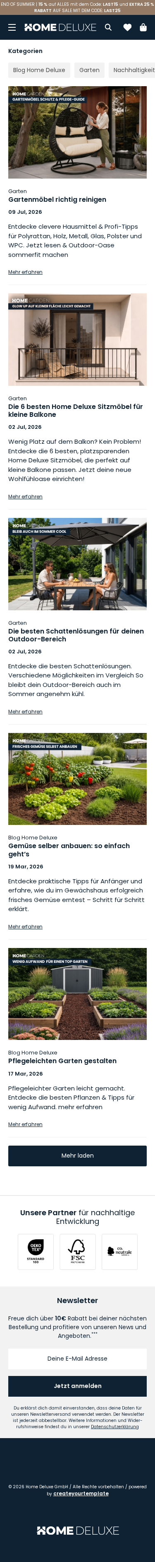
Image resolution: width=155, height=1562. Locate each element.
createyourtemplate (81, 1493)
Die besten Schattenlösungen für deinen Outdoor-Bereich (76, 635)
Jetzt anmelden (78, 1386)
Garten (17, 191)
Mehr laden (78, 1155)
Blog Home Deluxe (32, 837)
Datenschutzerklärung (115, 1427)
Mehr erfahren (25, 272)
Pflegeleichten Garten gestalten (62, 1061)
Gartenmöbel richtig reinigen (57, 199)
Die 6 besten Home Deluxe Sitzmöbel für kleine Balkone (75, 410)
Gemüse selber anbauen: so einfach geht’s (69, 849)
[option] (77, 7)
